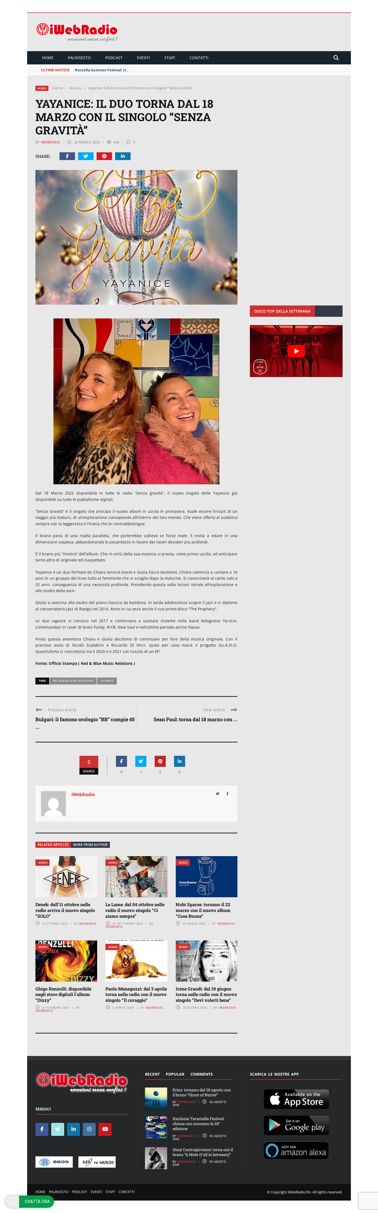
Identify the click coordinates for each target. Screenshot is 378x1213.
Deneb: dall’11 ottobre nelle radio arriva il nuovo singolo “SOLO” (65, 910)
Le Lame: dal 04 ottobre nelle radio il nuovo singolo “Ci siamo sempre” (134, 910)
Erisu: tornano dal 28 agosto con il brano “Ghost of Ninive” (202, 1092)
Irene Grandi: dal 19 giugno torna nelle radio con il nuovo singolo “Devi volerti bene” (206, 994)
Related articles (53, 844)
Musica (42, 88)
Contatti (199, 57)
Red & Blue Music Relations (73, 681)
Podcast (114, 57)
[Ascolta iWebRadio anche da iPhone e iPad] (296, 1098)
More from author (90, 844)
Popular (175, 1074)
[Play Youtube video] (296, 351)
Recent (152, 1074)
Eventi (143, 57)
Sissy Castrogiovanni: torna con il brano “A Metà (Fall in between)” (203, 1152)
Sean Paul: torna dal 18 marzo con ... (195, 719)
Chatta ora (37, 1201)
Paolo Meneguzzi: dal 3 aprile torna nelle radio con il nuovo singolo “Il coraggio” (136, 994)
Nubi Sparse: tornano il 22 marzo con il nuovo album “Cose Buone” (203, 910)
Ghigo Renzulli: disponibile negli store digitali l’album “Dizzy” (63, 994)
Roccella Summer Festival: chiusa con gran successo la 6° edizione (134, 69)
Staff (169, 57)
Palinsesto (79, 57)
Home (48, 57)
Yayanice (106, 681)
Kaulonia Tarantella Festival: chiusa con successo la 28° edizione (199, 1123)
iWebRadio (50, 142)
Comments (201, 1074)
